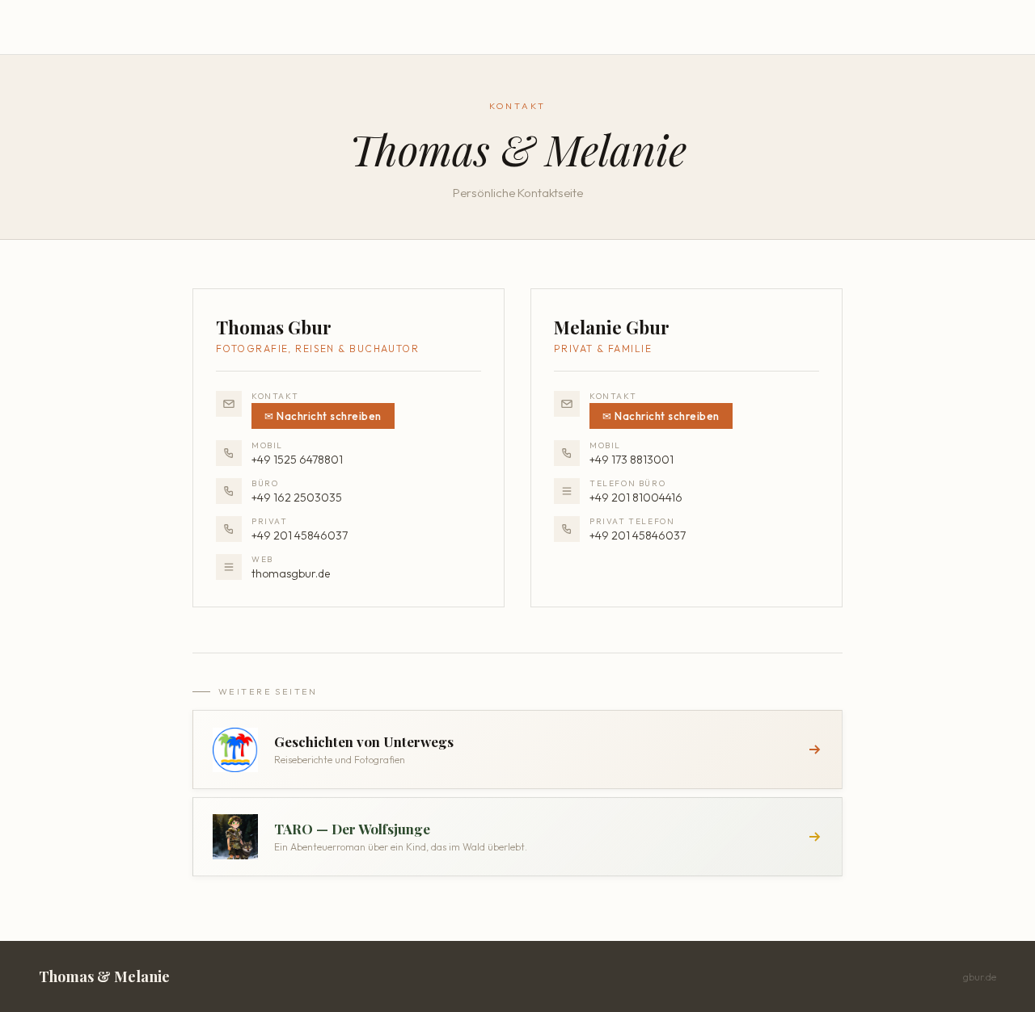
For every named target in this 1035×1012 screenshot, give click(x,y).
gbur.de (979, 977)
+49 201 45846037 (299, 535)
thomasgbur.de (290, 573)
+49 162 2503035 (296, 497)
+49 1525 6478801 (297, 459)
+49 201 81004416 (635, 497)
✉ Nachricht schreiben (323, 415)
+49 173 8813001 (631, 459)
